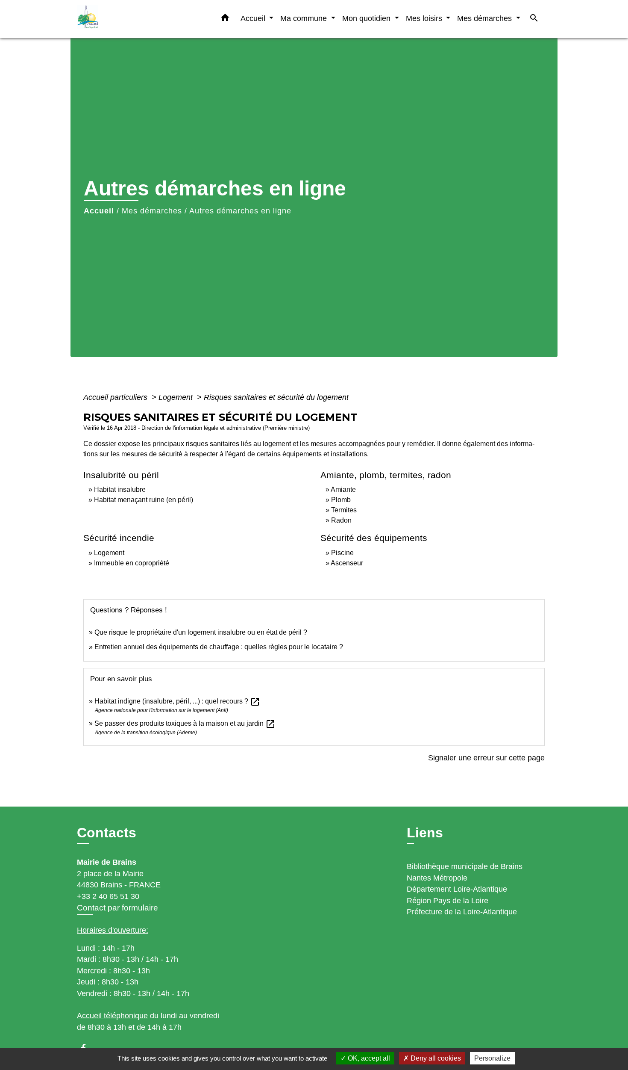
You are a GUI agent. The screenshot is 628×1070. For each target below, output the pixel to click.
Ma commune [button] (304, 18)
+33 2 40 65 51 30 (108, 896)
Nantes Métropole (437, 878)
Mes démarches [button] (485, 18)
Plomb (341, 499)
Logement (176, 397)
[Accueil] (130, 19)
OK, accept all (368, 1058)
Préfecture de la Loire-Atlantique (462, 911)
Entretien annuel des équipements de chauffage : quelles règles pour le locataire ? (218, 646)
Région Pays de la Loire (447, 900)
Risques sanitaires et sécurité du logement (276, 397)
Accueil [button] (254, 18)
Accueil (99, 211)
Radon (341, 520)
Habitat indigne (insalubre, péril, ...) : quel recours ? (177, 701)
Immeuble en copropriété (131, 563)
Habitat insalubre (120, 489)
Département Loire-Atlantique (457, 889)
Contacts (106, 832)
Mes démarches (152, 211)
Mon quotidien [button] (367, 18)
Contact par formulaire (117, 907)
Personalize (492, 1058)
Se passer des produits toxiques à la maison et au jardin (185, 723)
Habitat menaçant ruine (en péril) (143, 499)
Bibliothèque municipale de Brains (464, 866)
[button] (225, 19)
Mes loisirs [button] (425, 18)
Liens (425, 832)
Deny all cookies (435, 1058)
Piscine (342, 552)
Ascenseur (347, 563)
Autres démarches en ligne (240, 211)
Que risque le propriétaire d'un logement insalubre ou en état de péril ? (200, 632)
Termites (344, 510)
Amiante (343, 489)
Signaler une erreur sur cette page (486, 758)
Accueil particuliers (116, 397)
